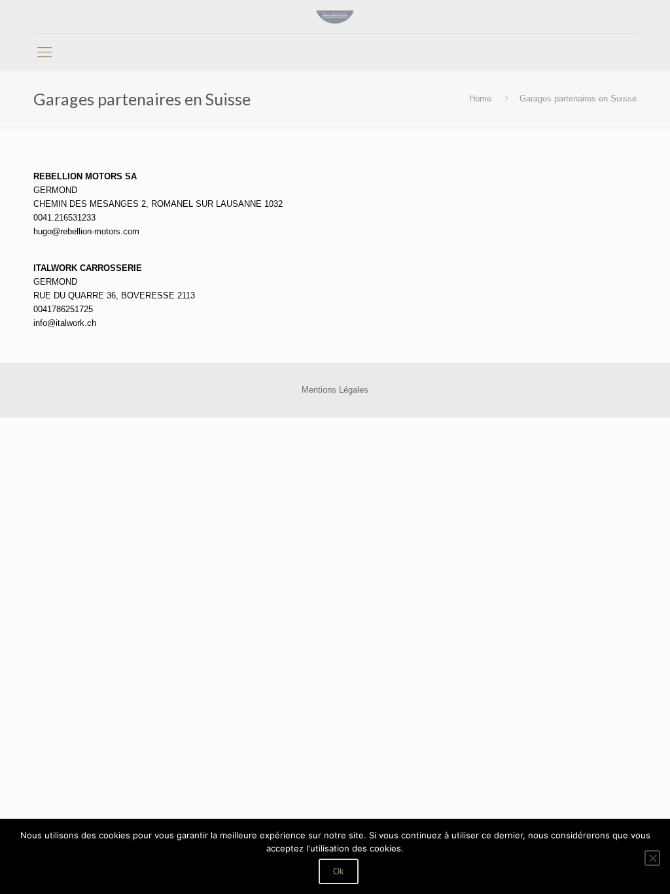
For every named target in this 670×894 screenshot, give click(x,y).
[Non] (652, 858)
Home (480, 98)
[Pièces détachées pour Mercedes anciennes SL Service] (335, 16)
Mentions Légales (335, 390)
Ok (338, 871)
